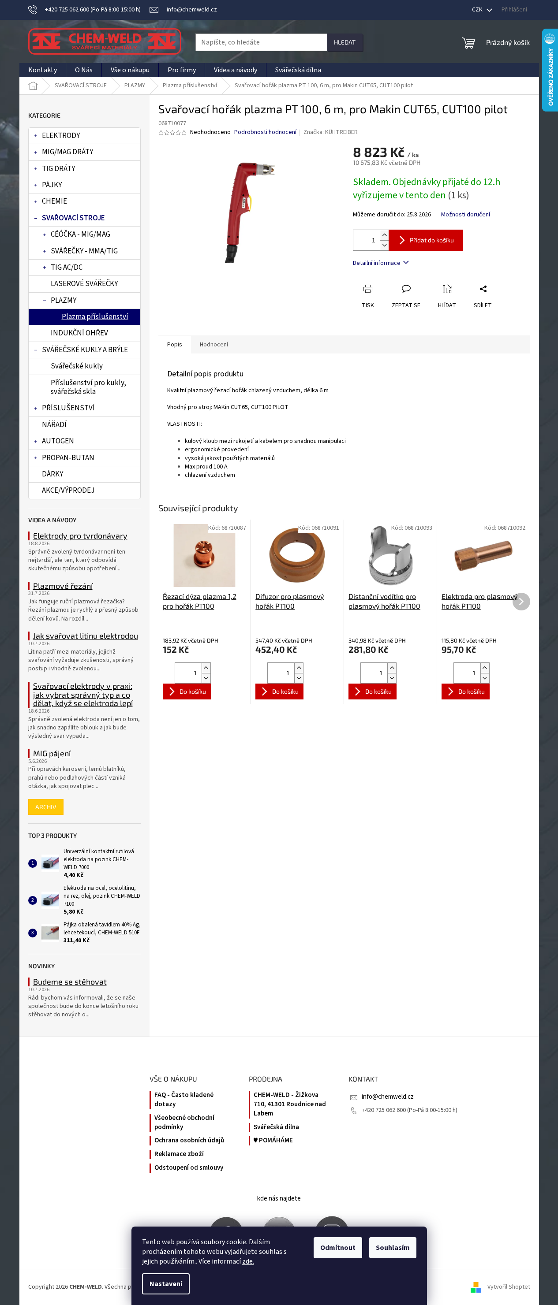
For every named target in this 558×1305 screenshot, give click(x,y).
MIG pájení (52, 753)
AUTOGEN (58, 441)
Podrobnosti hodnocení (265, 132)
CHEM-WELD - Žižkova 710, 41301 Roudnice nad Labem (290, 1104)
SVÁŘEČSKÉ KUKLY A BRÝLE (85, 350)
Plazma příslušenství (95, 317)
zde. (248, 1261)
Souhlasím (393, 1248)
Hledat (345, 42)
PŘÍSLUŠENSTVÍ (68, 408)
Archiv (45, 807)
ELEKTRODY (61, 135)
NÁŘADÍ (54, 425)
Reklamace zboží (179, 1154)
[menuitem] (42, 70)
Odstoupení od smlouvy (188, 1168)
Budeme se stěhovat (70, 982)
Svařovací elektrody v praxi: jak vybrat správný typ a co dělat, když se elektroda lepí (83, 695)
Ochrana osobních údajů (189, 1140)
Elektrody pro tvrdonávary (80, 536)
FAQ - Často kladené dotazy (183, 1100)
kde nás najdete (279, 1198)
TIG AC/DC (66, 267)
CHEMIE (54, 201)
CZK (478, 9)
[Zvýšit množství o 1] (384, 235)
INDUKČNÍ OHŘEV (79, 333)
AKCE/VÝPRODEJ (68, 490)
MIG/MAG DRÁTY (67, 152)
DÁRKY (52, 474)
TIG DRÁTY (58, 169)
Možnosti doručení (465, 215)
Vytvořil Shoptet (508, 1287)
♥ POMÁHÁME (273, 1140)
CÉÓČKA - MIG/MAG (80, 234)
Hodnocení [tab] (214, 344)
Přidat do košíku (432, 240)
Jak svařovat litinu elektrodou (85, 636)
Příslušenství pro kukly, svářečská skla (88, 387)
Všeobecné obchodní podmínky (184, 1123)
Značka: (330, 132)
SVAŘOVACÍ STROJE (73, 218)
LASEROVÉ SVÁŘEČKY (84, 284)
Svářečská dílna (276, 1127)
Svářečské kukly (77, 366)
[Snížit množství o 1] (384, 245)
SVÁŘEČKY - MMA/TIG (84, 251)
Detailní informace (377, 263)
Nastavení (166, 1284)
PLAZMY (63, 300)
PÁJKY (52, 185)
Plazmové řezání (63, 586)
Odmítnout (338, 1248)
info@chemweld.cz (388, 1096)
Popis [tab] (174, 344)
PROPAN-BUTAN (68, 458)
